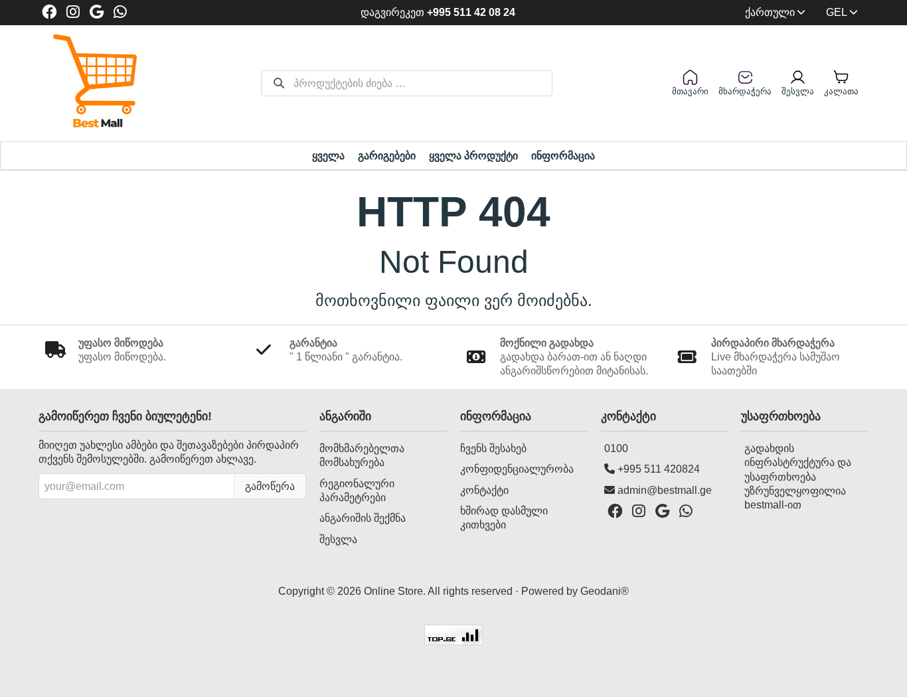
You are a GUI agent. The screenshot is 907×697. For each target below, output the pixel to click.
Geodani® (604, 591)
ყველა (328, 155)
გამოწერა (270, 486)
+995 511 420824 (659, 469)
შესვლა (338, 539)
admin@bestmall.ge (665, 490)
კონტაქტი (484, 490)
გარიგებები (387, 155)
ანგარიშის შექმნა (362, 518)
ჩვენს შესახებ (493, 448)
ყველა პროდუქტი (473, 155)
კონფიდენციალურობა (517, 469)
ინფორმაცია (563, 155)
